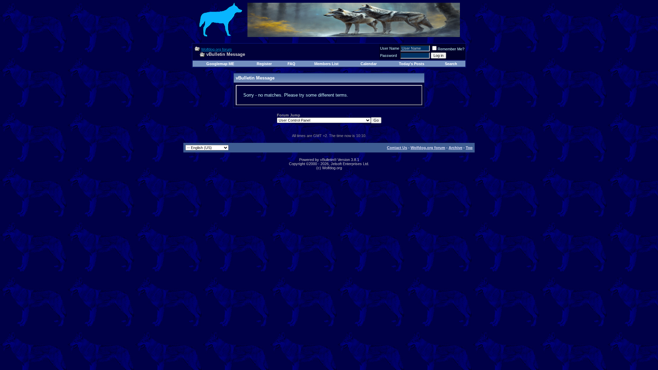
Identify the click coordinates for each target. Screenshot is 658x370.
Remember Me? (451, 49)
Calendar (369, 64)
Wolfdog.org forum (216, 49)
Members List (326, 64)
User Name (389, 48)
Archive (455, 148)
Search (451, 64)
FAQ (291, 64)
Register (264, 64)
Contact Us (397, 148)
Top (469, 148)
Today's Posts (411, 64)
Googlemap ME (220, 64)
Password (388, 55)
